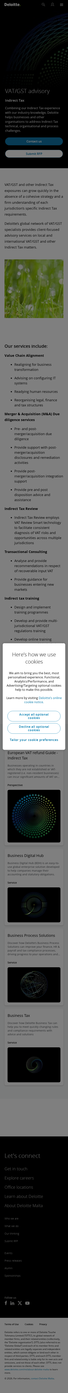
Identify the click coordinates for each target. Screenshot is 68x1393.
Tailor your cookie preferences (34, 740)
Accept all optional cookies (34, 716)
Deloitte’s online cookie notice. (43, 700)
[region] (34, 696)
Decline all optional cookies (34, 728)
